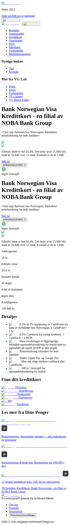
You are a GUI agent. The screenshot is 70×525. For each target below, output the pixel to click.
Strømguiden (16, 33)
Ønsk (12, 86)
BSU (12, 44)
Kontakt (13, 71)
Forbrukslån (16, 50)
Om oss (13, 504)
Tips (11, 68)
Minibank (14, 47)
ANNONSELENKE (13, 165)
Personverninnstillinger (22, 515)
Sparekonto (15, 40)
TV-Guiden (16, 96)
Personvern (15, 511)
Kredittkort (15, 37)
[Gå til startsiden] (11, 3)
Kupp (12, 89)
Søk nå (5, 161)
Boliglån (14, 30)
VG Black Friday (19, 100)
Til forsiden (8, 488)
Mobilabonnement (19, 54)
